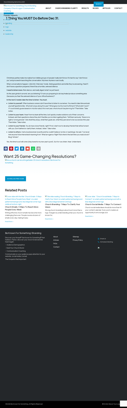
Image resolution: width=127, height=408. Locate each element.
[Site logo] (21, 8)
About (55, 237)
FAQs (55, 243)
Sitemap (76, 237)
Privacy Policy (78, 240)
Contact (56, 247)
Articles (56, 240)
